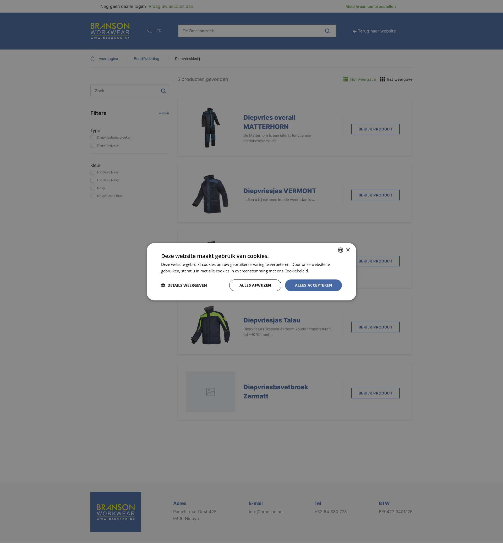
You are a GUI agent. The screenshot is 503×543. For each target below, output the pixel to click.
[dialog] (251, 271)
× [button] (348, 250)
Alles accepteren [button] (313, 284)
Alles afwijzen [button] (255, 284)
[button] (184, 285)
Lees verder (320, 270)
